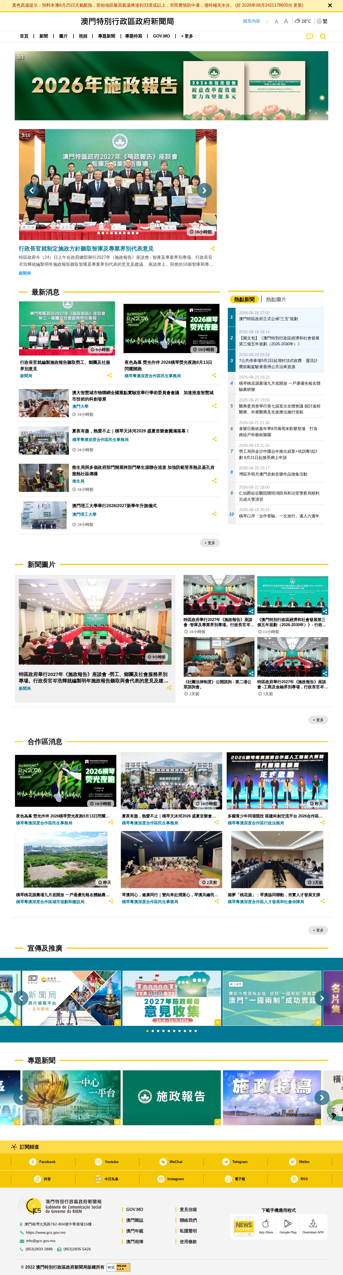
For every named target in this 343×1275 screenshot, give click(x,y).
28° (306, 21)
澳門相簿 (134, 1241)
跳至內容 (251, 21)
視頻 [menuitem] (83, 36)
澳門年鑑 (134, 1231)
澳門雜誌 (134, 1220)
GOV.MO (134, 1209)
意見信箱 (188, 1209)
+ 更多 (209, 543)
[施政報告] (172, 1098)
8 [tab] (185, 1031)
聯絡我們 (188, 1220)
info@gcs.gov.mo (40, 1241)
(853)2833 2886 (39, 1249)
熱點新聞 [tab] (244, 299)
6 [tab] (174, 1031)
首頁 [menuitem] (24, 36)
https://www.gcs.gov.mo (46, 1233)
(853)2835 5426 (77, 1249)
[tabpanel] (172, 998)
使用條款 (188, 1241)
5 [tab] (169, 1031)
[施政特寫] (272, 1098)
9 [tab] (190, 1031)
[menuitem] (43, 36)
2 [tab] (152, 1031)
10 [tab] (195, 1031)
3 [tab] (158, 1031)
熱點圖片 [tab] (276, 299)
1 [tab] (147, 1031)
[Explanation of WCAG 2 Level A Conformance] (118, 1267)
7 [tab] (179, 1031)
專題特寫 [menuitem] (133, 36)
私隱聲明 (188, 1231)
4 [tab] (163, 1031)
